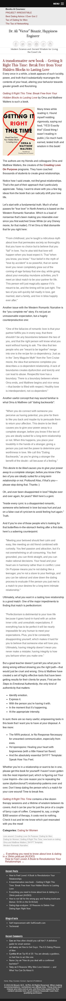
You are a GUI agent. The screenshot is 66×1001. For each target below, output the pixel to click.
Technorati (14, 926)
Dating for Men (45, 836)
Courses (16, 981)
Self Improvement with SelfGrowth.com (27, 923)
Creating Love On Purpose (26, 836)
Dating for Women (27, 830)
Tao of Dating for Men (17, 20)
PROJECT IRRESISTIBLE (19, 12)
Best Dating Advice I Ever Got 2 (21, 16)
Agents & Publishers (34, 981)
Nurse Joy (14, 960)
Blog (10, 981)
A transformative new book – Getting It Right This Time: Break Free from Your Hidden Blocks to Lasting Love (34, 885)
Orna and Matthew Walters (14, 842)
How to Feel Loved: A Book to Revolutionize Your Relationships (33, 860)
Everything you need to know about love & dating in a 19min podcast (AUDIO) (32, 855)
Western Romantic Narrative (15, 845)
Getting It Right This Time (31, 839)
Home (6, 981)
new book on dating (52, 839)
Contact (23, 981)
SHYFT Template (35, 842)
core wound (8, 836)
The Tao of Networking (17, 23)
